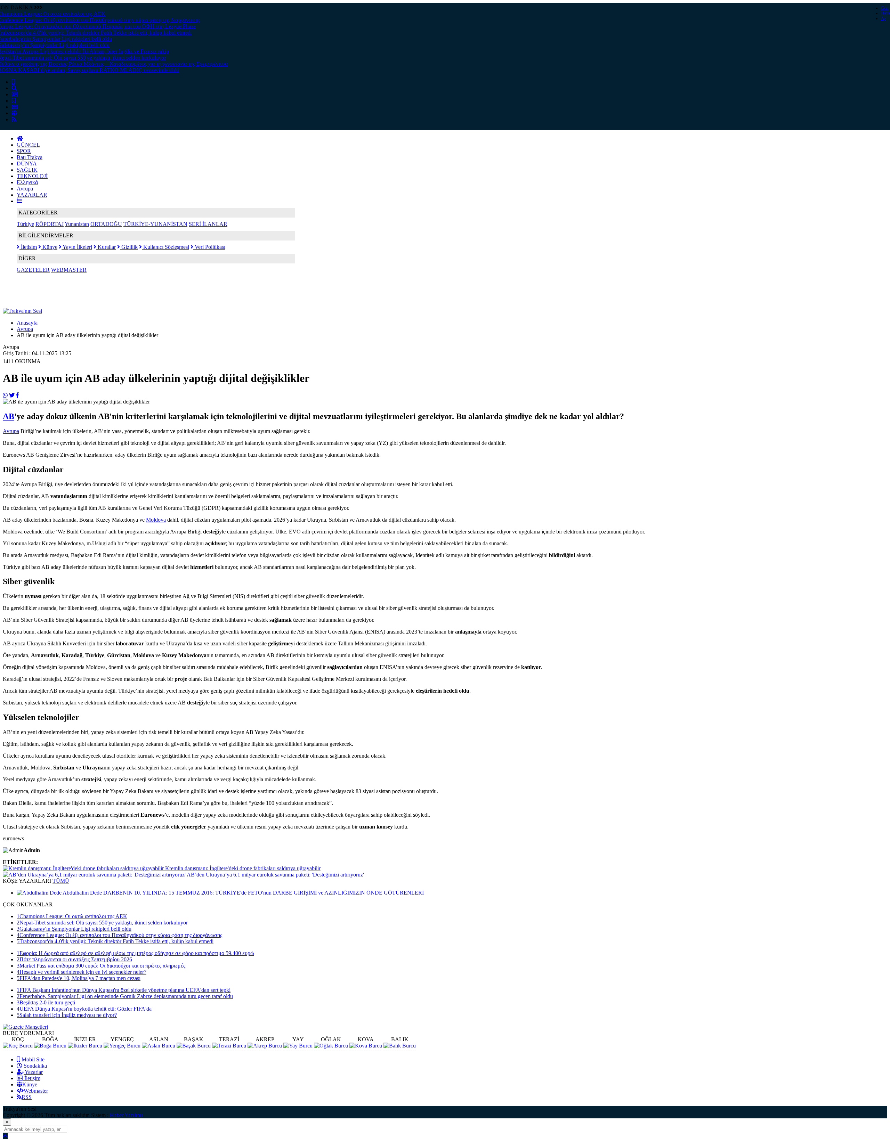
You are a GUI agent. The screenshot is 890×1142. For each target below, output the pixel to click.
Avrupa (25, 188)
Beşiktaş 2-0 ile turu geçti (46, 1002)
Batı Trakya (29, 157)
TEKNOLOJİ (32, 176)
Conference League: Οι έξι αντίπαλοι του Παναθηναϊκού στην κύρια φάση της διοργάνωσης (119, 935)
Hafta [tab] (885, 13)
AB (8, 416)
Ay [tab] (883, 18)
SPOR (24, 151)
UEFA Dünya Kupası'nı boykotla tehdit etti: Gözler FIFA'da (84, 1009)
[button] (19, 201)
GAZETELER (33, 270)
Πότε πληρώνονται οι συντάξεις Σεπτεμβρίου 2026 (74, 959)
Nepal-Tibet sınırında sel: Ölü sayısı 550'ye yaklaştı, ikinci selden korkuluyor (102, 922)
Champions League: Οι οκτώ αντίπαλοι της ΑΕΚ (72, 916)
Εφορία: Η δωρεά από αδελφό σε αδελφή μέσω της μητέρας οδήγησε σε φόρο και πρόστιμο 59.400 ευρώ (135, 953)
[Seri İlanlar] (13, 101)
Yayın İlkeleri (77, 247)
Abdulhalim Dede (82, 893)
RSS (27, 1097)
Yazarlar (33, 1072)
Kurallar (106, 247)
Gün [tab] (884, 8)
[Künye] (14, 113)
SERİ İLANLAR (208, 224)
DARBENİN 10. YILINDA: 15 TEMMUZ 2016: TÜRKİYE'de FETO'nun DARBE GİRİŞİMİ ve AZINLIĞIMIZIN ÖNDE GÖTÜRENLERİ (263, 893)
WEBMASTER (69, 270)
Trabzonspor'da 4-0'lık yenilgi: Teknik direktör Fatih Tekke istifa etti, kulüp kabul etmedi (115, 941)
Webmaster (36, 1091)
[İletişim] (14, 94)
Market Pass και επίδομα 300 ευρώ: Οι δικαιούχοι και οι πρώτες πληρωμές (101, 966)
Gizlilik (129, 247)
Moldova (156, 520)
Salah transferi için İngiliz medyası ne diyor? (67, 1015)
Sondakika (34, 1066)
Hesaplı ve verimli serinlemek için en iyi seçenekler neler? (81, 972)
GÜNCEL (28, 145)
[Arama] (14, 88)
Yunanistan (77, 224)
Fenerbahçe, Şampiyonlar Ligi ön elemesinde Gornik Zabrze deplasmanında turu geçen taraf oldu (125, 996)
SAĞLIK (27, 170)
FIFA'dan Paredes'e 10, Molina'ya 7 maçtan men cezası (78, 978)
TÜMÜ (60, 881)
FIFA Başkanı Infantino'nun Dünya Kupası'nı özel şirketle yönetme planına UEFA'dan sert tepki (123, 990)
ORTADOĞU (106, 224)
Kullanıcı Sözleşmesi (165, 247)
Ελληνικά (27, 182)
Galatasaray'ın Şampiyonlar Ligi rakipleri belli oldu (74, 929)
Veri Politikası (209, 247)
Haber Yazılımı (126, 1115)
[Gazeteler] (14, 107)
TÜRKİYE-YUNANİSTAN (155, 224)
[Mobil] (13, 82)
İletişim (28, 247)
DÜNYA (27, 163)
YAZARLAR (32, 195)
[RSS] (13, 119)
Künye (49, 247)
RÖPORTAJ (49, 224)
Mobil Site (32, 1059)
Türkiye (25, 224)
